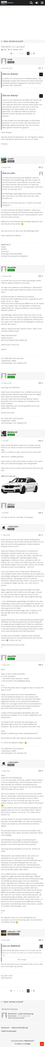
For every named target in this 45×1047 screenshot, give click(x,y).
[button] (31, 3)
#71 (40, 68)
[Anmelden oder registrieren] (37, 3)
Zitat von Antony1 (10, 74)
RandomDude (12, 1016)
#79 (40, 771)
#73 (40, 276)
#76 (40, 513)
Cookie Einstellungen (8, 1031)
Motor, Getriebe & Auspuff (16, 1018)
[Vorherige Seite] (11, 53)
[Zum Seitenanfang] (42, 1044)
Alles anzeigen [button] (22, 959)
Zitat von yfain (8, 173)
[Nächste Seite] (33, 53)
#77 (40, 535)
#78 (40, 665)
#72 (40, 167)
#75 (40, 441)
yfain (5, 49)
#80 (40, 940)
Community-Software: (22, 1041)
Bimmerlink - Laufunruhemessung (20, 1014)
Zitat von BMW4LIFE (11, 946)
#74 (40, 383)
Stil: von (22, 1044)
